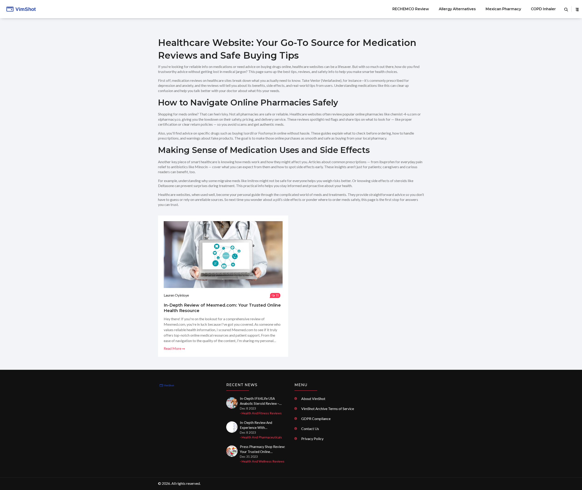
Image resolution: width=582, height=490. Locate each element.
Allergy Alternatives (457, 9)
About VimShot (313, 398)
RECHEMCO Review (410, 9)
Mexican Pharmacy (503, 9)
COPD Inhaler (543, 9)
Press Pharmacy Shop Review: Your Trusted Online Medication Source (262, 449)
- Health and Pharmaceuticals (261, 437)
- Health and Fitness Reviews (261, 413)
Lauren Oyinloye (176, 295)
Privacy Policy (312, 438)
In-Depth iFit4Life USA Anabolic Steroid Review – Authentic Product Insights (260, 401)
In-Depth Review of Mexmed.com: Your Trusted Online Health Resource (222, 308)
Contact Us (310, 428)
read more (173, 348)
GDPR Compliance (316, 418)
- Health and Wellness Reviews (262, 461)
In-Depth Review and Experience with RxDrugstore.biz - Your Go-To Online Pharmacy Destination (263, 425)
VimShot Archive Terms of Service (327, 408)
